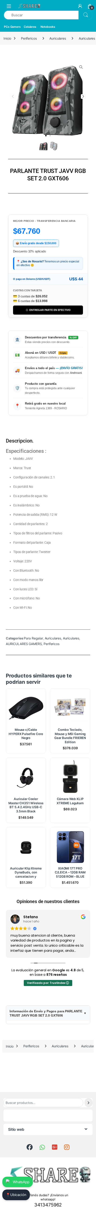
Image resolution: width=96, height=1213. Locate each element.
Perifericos (29, 38)
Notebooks (48, 26)
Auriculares (57, 38)
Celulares (30, 26)
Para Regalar (33, 638)
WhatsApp (21, 1182)
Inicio (7, 38)
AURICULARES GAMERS (24, 644)
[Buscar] (89, 1102)
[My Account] (80, 6)
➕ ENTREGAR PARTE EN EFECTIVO (48, 310)
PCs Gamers (12, 26)
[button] (46, 135)
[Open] (8, 6)
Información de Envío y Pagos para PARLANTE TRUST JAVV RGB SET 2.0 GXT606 (46, 1013)
